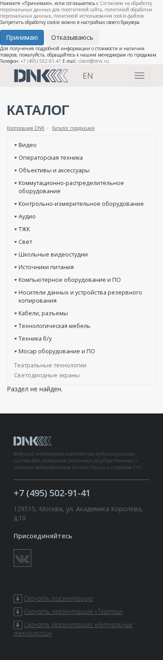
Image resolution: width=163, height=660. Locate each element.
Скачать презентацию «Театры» (73, 611)
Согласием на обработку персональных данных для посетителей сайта (76, 6)
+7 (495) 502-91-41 (41, 61)
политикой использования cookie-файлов (98, 16)
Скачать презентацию (58, 598)
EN (87, 75)
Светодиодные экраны (47, 375)
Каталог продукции (73, 128)
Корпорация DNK (25, 128)
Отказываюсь (72, 37)
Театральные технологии (50, 365)
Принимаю (22, 37)
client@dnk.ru (93, 61)
